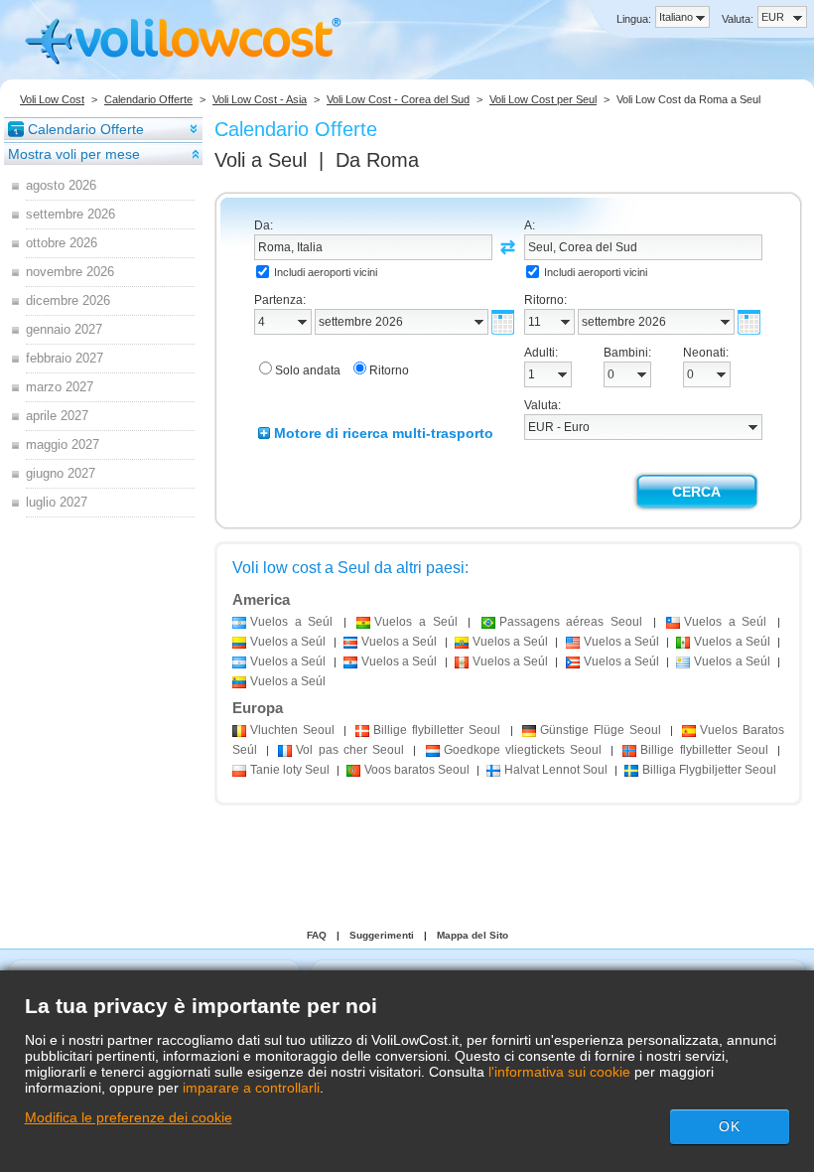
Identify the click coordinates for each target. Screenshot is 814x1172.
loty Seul (290, 770)
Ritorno (389, 370)
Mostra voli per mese (74, 154)
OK (730, 1126)
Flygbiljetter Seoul (709, 770)
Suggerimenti (381, 935)
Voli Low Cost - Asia (259, 99)
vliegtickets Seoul (523, 750)
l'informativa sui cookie (559, 1072)
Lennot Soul (556, 770)
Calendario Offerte (148, 99)
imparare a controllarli (251, 1088)
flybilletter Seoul (436, 730)
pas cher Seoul (350, 750)
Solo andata (307, 370)
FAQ (317, 935)
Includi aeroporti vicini (325, 272)
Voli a (260, 160)
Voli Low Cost (52, 99)
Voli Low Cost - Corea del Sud (398, 99)
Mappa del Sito (472, 935)
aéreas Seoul (570, 622)
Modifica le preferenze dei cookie (128, 1117)
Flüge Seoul (600, 730)
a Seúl (291, 622)
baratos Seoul (417, 770)
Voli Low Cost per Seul (543, 99)
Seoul (292, 730)
